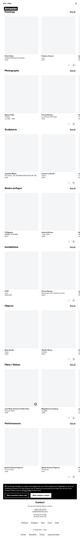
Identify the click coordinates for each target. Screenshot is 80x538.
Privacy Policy (26, 490)
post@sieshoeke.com (40, 511)
